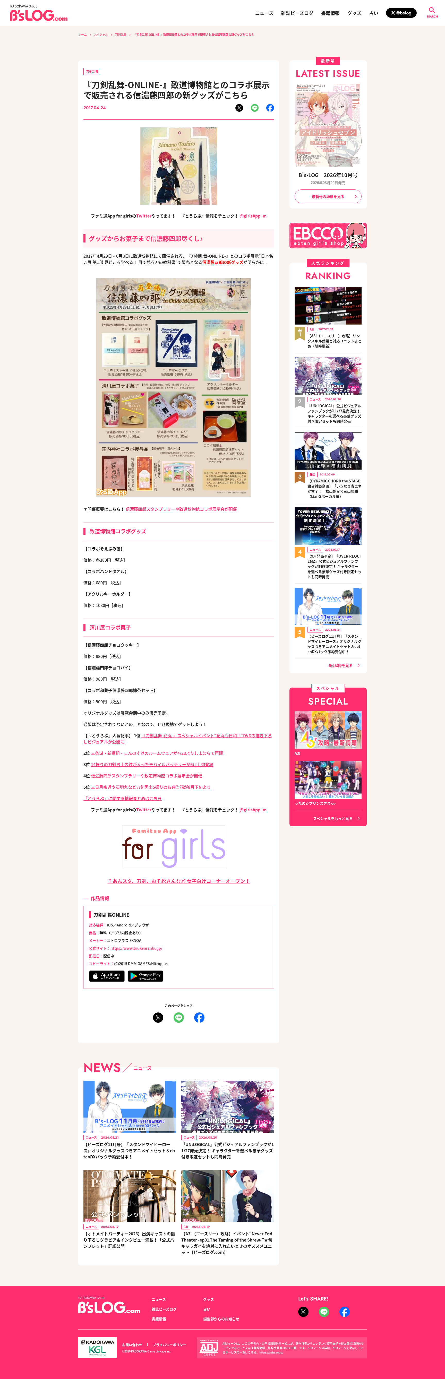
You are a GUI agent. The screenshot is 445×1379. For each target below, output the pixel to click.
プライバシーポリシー (169, 1344)
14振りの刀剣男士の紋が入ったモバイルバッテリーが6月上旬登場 (152, 764)
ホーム (82, 34)
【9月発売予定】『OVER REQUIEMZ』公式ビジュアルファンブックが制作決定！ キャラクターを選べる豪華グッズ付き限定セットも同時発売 (334, 566)
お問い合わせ (132, 1344)
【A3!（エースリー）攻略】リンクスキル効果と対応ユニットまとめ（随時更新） (334, 341)
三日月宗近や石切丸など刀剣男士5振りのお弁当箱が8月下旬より (151, 787)
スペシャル (101, 34)
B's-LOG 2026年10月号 (328, 175)
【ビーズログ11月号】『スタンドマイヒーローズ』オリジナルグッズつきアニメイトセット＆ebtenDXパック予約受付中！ (129, 1150)
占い (373, 13)
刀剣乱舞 (120, 34)
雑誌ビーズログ (297, 13)
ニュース (264, 13)
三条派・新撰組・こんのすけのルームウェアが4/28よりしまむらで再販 (157, 753)
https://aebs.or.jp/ (271, 1352)
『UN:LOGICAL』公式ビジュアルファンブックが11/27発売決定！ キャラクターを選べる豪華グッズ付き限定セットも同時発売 (227, 1150)
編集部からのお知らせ (221, 1318)
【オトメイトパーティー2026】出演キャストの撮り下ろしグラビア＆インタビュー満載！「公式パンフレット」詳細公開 (129, 1239)
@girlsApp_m (253, 216)
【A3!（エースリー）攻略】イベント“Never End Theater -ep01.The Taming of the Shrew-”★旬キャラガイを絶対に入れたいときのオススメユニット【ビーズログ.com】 (226, 1242)
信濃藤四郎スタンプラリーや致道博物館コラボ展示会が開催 (181, 509)
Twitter (143, 216)
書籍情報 (330, 13)
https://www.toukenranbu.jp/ (136, 948)
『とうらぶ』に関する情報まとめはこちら (122, 798)
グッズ (354, 13)
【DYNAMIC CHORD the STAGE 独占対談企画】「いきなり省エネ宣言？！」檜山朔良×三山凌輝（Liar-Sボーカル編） (334, 488)
